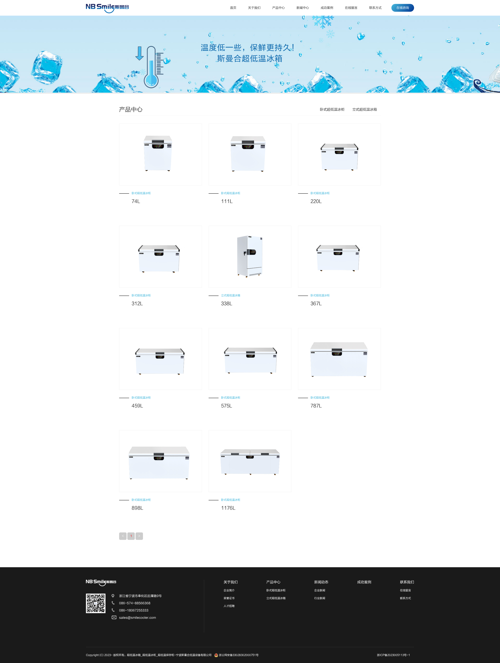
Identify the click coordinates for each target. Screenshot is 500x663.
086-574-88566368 (134, 603)
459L (137, 406)
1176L (228, 508)
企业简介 (229, 590)
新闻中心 (302, 8)
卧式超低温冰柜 (332, 110)
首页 (233, 8)
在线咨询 (402, 8)
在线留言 (351, 8)
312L (137, 303)
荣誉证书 (229, 598)
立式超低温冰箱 (364, 110)
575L (226, 406)
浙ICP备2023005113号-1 (393, 655)
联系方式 (375, 8)
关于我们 (254, 8)
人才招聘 (229, 606)
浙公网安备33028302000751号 (238, 655)
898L (137, 508)
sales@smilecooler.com (137, 617)
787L (316, 406)
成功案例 (327, 8)
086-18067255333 (133, 610)
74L (136, 201)
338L (226, 303)
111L (227, 201)
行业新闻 (319, 598)
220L (316, 201)
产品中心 (278, 8)
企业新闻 (319, 590)
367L (316, 303)
